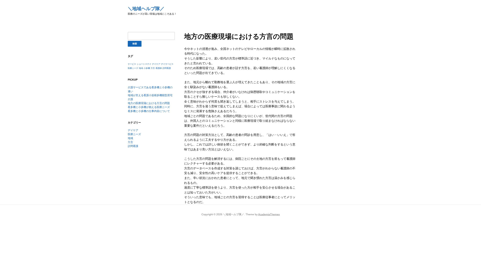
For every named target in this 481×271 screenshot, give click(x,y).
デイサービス (167, 64)
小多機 (147, 68)
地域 (141, 68)
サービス (132, 64)
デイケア (156, 64)
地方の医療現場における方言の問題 (149, 103)
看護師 (159, 68)
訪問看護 (167, 68)
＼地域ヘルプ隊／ (146, 8)
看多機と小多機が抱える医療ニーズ (149, 107)
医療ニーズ (133, 68)
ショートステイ (144, 64)
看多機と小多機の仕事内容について (149, 111)
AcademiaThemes (269, 214)
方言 (153, 68)
